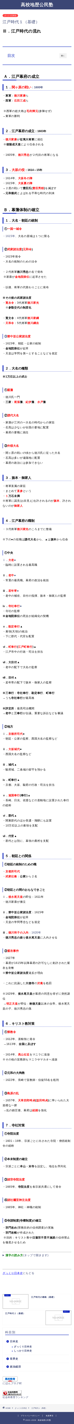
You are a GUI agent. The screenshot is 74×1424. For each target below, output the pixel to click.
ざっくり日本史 (10, 15)
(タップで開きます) (27, 1255)
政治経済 (15, 1366)
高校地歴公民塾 (37, 4)
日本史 (14, 1341)
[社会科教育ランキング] (37, 1393)
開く (63, 56)
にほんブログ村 (12, 1383)
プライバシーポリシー (30, 1416)
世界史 (14, 1358)
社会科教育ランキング (15, 1397)
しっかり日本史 (23, 1350)
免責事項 (49, 1416)
